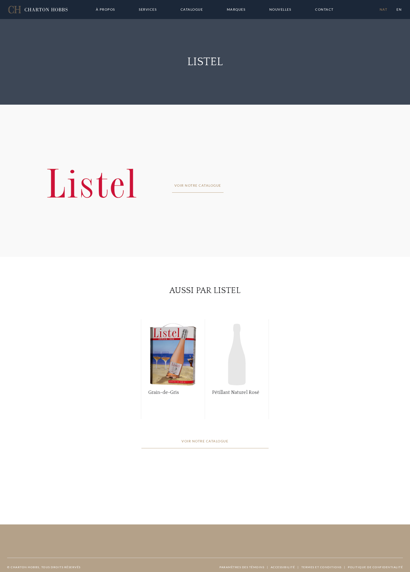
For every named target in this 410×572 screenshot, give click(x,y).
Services (148, 9)
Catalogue (192, 9)
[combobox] (326, 9)
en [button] (399, 9)
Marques (236, 9)
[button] (38, 9)
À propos (105, 9)
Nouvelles (280, 9)
